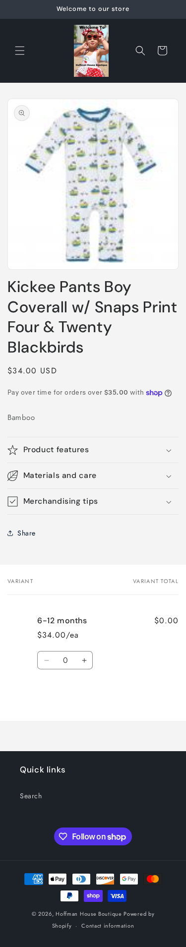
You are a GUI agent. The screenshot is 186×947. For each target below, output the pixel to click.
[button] (20, 50)
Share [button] (26, 533)
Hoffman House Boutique (90, 914)
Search (31, 796)
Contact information (107, 926)
